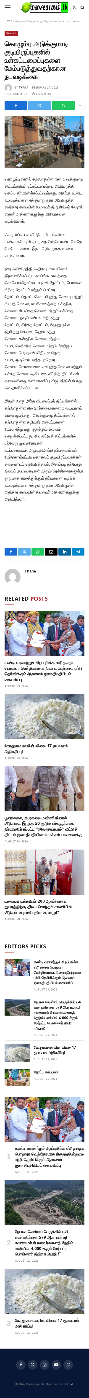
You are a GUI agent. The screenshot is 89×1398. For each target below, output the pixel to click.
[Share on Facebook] (16, 105)
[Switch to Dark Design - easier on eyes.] (75, 7)
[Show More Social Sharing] (80, 105)
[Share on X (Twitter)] (39, 105)
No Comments (18, 94)
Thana (23, 87)
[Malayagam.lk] (44, 7)
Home (8, 21)
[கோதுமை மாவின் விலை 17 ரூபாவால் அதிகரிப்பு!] (44, 716)
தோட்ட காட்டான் (46, 1071)
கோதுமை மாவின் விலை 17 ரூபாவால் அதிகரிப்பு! (55, 1050)
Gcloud (68, 1384)
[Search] (82, 7)
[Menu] (7, 7)
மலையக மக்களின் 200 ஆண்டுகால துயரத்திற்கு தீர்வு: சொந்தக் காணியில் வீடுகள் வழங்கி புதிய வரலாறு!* (38, 906)
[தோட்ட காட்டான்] (17, 1077)
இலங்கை (11, 33)
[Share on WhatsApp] (63, 105)
